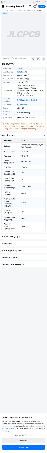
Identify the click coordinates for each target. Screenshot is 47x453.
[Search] (30, 6)
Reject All (23, 441)
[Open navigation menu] (2, 6)
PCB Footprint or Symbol (27, 100)
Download (23, 105)
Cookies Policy (10, 428)
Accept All (23, 447)
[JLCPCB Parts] (15, 4)
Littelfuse (21, 72)
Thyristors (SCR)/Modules (24, 10)
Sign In (42, 6)
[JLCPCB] (15, 8)
